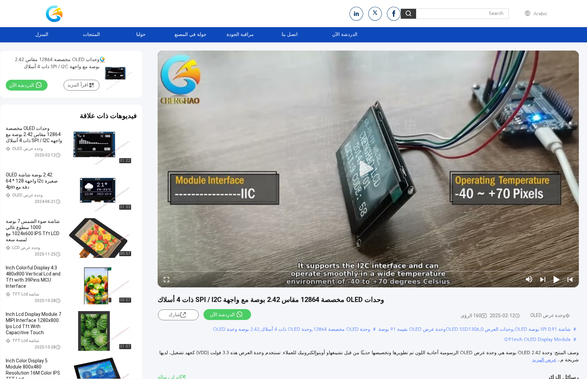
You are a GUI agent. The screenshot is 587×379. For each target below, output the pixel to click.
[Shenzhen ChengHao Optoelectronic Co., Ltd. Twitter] (375, 14)
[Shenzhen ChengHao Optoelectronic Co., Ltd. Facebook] (394, 14)
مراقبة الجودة (240, 34)
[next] (543, 279)
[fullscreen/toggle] (166, 279)
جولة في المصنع (191, 34)
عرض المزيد (544, 359)
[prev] (570, 279)
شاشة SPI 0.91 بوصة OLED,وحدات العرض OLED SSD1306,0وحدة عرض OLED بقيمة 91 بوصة (474, 329)
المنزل (41, 34)
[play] (368, 168)
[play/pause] (556, 279)
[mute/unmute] (529, 279)
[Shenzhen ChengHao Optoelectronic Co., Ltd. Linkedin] (356, 14)
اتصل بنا (290, 34)
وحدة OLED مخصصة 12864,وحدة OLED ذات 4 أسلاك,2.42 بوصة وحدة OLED (291, 329)
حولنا (141, 34)
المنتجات (91, 34)
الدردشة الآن (344, 34)
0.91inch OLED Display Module (537, 339)
